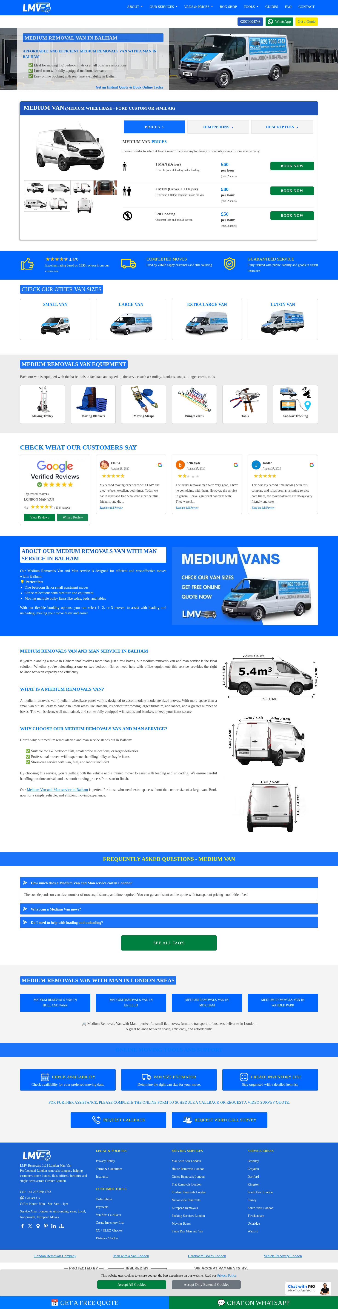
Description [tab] (282, 126)
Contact (306, 7)
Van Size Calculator (108, 1215)
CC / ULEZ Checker (109, 1230)
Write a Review (73, 517)
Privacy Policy (105, 1161)
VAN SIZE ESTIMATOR (169, 1080)
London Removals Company (55, 1256)
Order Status (104, 1199)
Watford (253, 1231)
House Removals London (188, 1169)
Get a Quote (306, 21)
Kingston (253, 1184)
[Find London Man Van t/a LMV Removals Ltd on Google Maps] (38, 1226)
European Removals (185, 1208)
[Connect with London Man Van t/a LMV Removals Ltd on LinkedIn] (53, 1226)
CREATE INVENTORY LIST (271, 1080)
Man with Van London (186, 1161)
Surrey (252, 1200)
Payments (102, 1207)
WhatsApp (283, 21)
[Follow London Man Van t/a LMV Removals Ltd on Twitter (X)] (30, 1226)
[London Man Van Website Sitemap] (61, 1226)
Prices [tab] (154, 126)
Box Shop (228, 7)
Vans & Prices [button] (197, 7)
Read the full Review (111, 507)
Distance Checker (107, 1238)
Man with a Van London (131, 1256)
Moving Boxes (181, 1223)
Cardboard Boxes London (207, 1256)
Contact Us (30, 1198)
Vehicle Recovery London (283, 1256)
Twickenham (256, 1215)
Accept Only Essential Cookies (206, 1284)
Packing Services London (188, 1215)
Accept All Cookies (131, 1284)
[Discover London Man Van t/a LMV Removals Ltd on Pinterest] (45, 1226)
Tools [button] (250, 7)
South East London (260, 1192)
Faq (288, 7)
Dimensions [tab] (218, 126)
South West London (260, 1208)
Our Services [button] (162, 7)
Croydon (253, 1169)
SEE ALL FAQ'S (169, 943)
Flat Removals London (186, 1184)
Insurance (102, 1176)
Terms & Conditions (109, 1169)
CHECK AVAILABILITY (68, 1080)
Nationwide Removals (186, 1200)
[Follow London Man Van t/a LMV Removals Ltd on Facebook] (22, 1226)
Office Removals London (188, 1176)
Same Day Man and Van (187, 1231)
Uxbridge (254, 1223)
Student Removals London (189, 1192)
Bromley (253, 1161)
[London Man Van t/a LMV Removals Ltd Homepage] (36, 7)
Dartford (253, 1176)
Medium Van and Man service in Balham (57, 790)
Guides (271, 7)
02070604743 (250, 21)
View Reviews (39, 517)
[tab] (35, 187)
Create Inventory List (110, 1222)
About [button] (133, 7)
